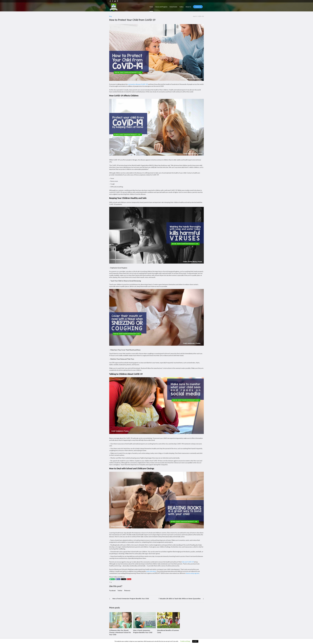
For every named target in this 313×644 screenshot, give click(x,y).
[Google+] (112, 1)
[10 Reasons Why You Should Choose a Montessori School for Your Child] (120, 620)
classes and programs (192, 573)
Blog (110, 16)
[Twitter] (115, 1)
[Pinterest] (117, 1)
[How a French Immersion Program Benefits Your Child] (144, 620)
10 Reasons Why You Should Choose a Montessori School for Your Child (120, 633)
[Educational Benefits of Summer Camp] (168, 620)
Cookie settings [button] (185, 641)
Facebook (112, 590)
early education (151, 571)
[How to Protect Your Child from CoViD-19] (156, 52)
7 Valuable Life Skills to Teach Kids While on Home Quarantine (180, 599)
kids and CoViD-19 (188, 562)
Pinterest (127, 590)
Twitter (119, 590)
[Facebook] (110, 1)
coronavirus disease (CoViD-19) (138, 84)
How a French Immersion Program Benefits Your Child (130, 599)
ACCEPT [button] (195, 641)
